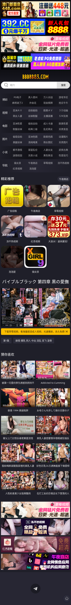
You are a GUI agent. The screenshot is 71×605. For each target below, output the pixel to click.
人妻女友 (48, 149)
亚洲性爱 (17, 123)
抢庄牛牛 (63, 102)
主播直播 (48, 115)
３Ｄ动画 (63, 110)
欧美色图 (48, 136)
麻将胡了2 (17, 102)
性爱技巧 (63, 155)
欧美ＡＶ (48, 110)
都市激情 (17, 149)
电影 (5, 126)
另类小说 (32, 155)
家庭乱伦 (32, 149)
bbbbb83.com (35, 76)
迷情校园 (17, 155)
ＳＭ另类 (63, 115)
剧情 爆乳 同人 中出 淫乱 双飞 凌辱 (34, 340)
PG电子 (17, 97)
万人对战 (48, 97)
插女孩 (17, 162)
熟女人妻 (17, 115)
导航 (5, 165)
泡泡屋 (32, 168)
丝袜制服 (32, 115)
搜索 (63, 85)
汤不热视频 (63, 162)
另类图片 (63, 142)
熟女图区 (48, 142)
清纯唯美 (32, 142)
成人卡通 (48, 123)
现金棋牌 (48, 102)
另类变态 (63, 129)
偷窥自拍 (17, 136)
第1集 (6, 340)
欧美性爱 (63, 123)
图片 (5, 139)
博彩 (5, 99)
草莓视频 (48, 162)
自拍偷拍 (32, 110)
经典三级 (32, 129)
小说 (5, 152)
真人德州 (32, 97)
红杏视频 (17, 168)
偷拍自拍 (32, 123)
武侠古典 (63, 149)
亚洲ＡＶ (17, 110)
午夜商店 (32, 162)
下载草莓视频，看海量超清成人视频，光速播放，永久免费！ (35, 331)
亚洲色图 (32, 136)
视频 (5, 113)
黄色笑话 (48, 155)
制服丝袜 (17, 129)
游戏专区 (63, 97)
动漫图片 (63, 136)
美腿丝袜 (17, 142)
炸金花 (32, 102)
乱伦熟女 (48, 129)
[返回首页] (66, 598)
